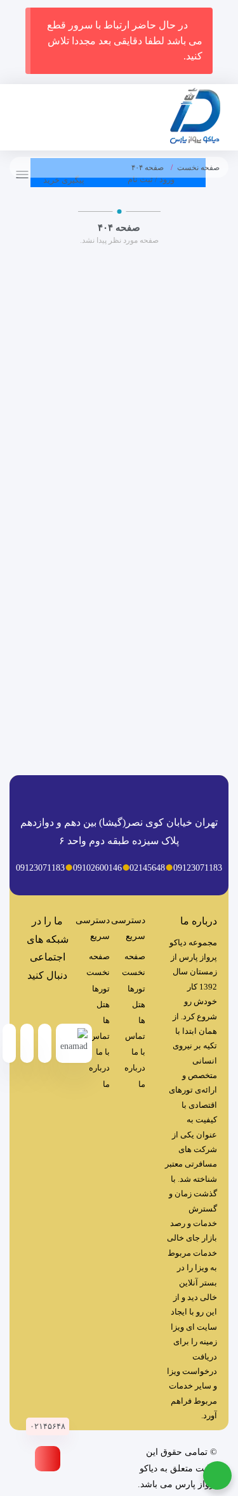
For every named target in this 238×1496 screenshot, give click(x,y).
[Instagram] (34, 1004)
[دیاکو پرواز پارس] (195, 118)
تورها (136, 988)
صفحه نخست (198, 167)
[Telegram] (60, 1004)
